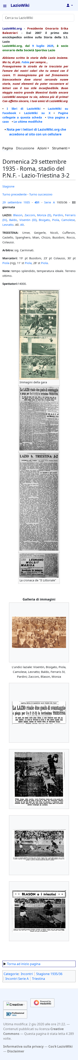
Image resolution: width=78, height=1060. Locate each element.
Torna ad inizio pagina (23, 964)
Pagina (7, 148)
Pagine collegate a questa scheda (35, 115)
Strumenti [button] (59, 148)
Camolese (68, 220)
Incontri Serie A (17, 978)
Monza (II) (44, 215)
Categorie (11, 974)
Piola (55, 220)
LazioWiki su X (37, 113)
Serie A (49, 202)
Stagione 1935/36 (49, 974)
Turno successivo (40, 194)
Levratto (8, 225)
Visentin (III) (28, 220)
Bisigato (44, 220)
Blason (17, 215)
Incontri (27, 974)
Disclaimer (15, 1051)
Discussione (25, 148)
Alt (22, 225)
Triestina (38, 978)
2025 (50, 46)
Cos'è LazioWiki (60, 1046)
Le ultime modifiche (28, 121)
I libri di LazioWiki (23, 108)
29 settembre (12, 202)
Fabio (25, 62)
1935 (26, 202)
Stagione (8, 186)
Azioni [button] (42, 148)
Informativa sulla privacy (23, 1046)
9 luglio (38, 46)
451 (37, 202)
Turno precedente (14, 194)
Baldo (13, 220)
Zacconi (30, 215)
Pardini (58, 215)
